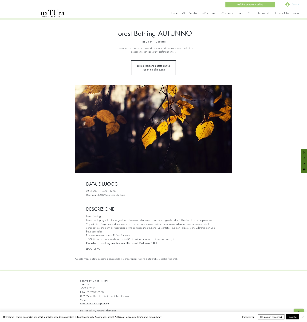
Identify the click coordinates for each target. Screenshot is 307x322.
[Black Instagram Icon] (304, 163)
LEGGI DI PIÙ (93, 248)
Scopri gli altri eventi (153, 69)
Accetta (293, 316)
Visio (83, 300)
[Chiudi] (303, 316)
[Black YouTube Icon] (304, 169)
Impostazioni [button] (248, 316)
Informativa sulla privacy (94, 303)
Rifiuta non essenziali (271, 316)
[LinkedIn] (304, 152)
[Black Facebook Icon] (304, 158)
